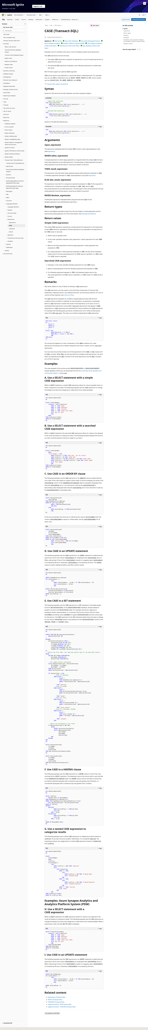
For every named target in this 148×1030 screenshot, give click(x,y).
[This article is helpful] (138, 49)
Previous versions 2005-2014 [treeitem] (11, 40)
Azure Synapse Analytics (52, 43)
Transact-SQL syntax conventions (57, 84)
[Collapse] (25, 24)
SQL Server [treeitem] (6, 34)
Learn (46, 25)
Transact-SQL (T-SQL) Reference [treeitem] (15, 163)
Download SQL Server (138, 19)
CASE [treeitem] (10, 225)
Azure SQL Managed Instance (90, 41)
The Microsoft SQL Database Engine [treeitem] (13, 51)
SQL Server (58, 25)
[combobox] (13, 27)
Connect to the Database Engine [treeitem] (14, 55)
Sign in (144, 15)
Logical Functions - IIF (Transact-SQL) (59, 1004)
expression (51, 151)
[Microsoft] (3, 15)
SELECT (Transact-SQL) (55, 1000)
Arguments (127, 31)
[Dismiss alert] (144, 3)
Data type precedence (88, 214)
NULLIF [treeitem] (11, 232)
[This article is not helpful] (140, 49)
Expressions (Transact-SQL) (56, 997)
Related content (128, 43)
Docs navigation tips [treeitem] (9, 37)
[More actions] (101, 25)
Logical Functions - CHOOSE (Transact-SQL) (62, 1007)
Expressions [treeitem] (12, 222)
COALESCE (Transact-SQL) (56, 1002)
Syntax (126, 28)
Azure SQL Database (71, 41)
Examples (126, 37)
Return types (127, 33)
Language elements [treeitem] (13, 207)
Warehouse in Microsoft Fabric (70, 46)
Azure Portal (126, 19)
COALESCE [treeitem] (12, 229)
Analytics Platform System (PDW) (73, 43)
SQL (51, 25)
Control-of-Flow (69, 295)
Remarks (126, 35)
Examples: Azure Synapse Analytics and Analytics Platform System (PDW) (134, 40)
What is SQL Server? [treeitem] (10, 47)
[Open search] (139, 14)
